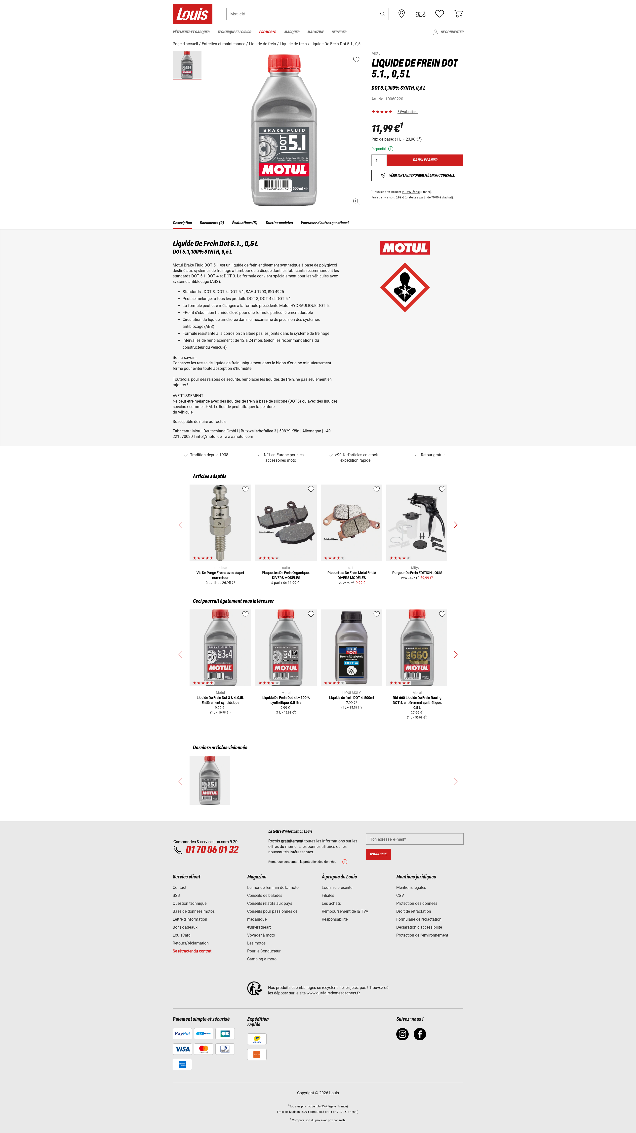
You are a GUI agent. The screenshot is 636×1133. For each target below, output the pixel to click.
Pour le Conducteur (263, 951)
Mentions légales (411, 887)
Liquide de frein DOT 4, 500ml (351, 698)
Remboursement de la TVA (345, 911)
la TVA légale (411, 192)
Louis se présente (337, 887)
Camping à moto (262, 959)
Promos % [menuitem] (267, 32)
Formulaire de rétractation (418, 919)
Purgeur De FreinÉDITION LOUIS (417, 573)
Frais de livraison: (383, 197)
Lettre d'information (190, 919)
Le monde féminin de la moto (273, 887)
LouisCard (182, 935)
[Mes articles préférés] (439, 14)
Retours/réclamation (191, 943)
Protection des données (416, 903)
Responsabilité (335, 919)
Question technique (189, 903)
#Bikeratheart (259, 927)
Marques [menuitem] (291, 32)
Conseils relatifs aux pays (269, 903)
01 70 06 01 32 (212, 850)
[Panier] (458, 14)
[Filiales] (402, 14)
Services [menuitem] (339, 32)
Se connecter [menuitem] (452, 32)
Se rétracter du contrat (192, 951)
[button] (383, 14)
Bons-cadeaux (185, 927)
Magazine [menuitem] (315, 32)
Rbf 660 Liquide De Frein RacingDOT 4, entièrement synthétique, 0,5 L (417, 703)
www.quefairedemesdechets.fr (333, 993)
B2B (176, 895)
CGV (400, 895)
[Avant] (455, 525)
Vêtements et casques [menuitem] (191, 32)
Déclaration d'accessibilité (419, 927)
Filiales (328, 895)
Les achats (331, 903)
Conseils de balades (264, 895)
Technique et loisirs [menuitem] (234, 32)
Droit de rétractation (413, 911)
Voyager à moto (261, 935)
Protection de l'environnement (422, 935)
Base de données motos (194, 911)
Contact (179, 887)
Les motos (256, 943)
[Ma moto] (421, 14)
